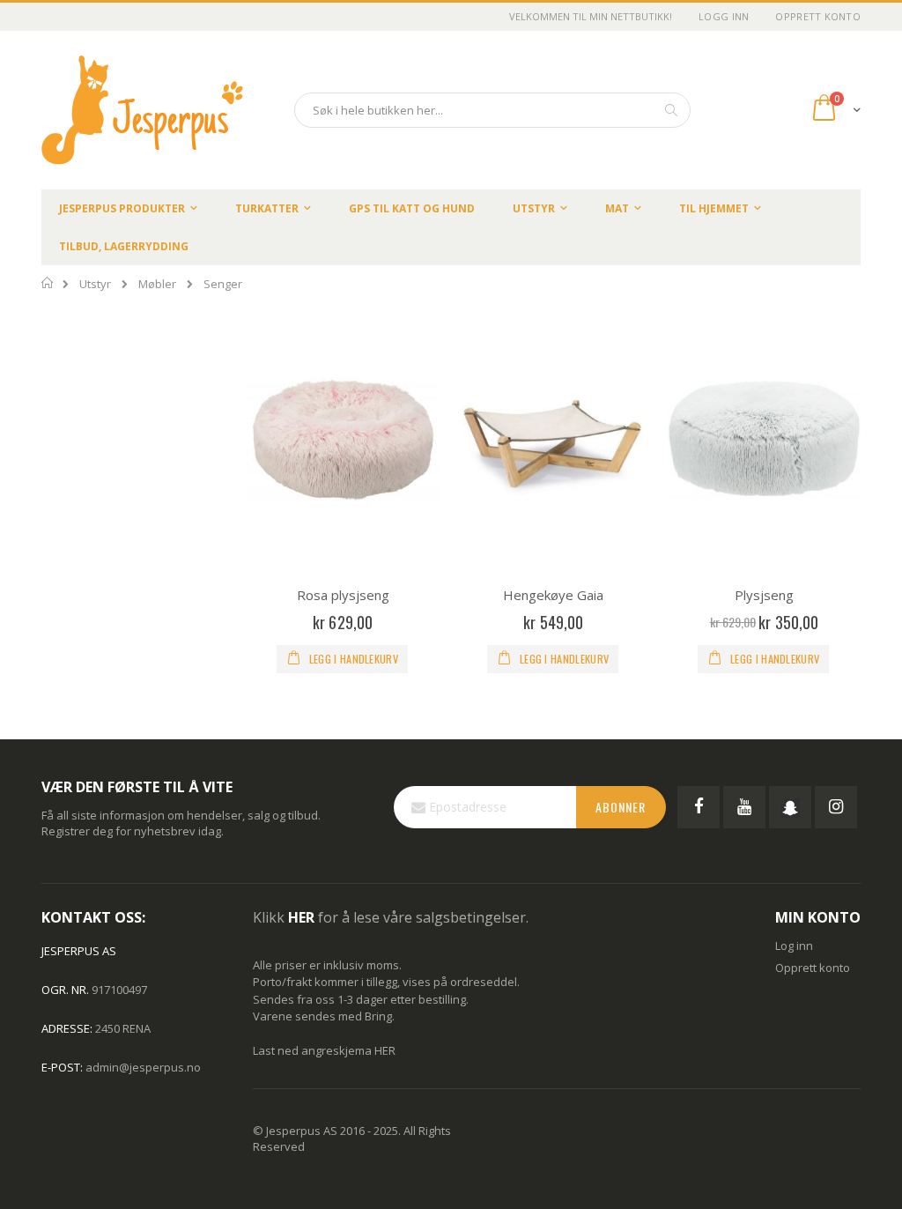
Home (48, 283)
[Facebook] (698, 807)
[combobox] (492, 110)
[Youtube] (744, 807)
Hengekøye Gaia (553, 595)
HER (385, 1050)
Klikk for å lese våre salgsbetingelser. (391, 917)
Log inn (794, 945)
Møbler (157, 284)
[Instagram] (836, 807)
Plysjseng (764, 595)
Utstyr (95, 284)
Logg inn (724, 16)
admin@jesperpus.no (143, 1067)
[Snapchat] (790, 807)
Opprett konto (818, 16)
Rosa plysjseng (343, 595)
